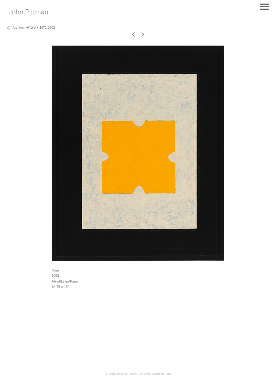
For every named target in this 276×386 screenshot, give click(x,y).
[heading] (28, 13)
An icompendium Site (155, 374)
